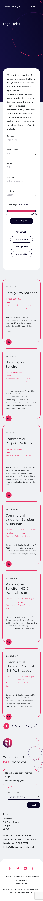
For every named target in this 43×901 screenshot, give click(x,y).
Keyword (10, 136)
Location (10, 177)
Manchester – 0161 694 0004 (19, 839)
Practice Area (12, 150)
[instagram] (25, 868)
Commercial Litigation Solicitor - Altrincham (21, 519)
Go (8, 342)
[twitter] (17, 868)
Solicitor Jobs (21, 239)
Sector (9, 163)
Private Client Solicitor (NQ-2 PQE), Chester (17, 588)
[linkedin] (10, 868)
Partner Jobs (21, 232)
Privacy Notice (21, 881)
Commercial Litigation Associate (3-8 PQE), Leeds (21, 666)
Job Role (10, 191)
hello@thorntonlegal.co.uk (19, 847)
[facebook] (33, 868)
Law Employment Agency (21, 892)
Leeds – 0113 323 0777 (15, 843)
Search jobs (21, 221)
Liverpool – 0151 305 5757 (18, 835)
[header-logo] (11, 6)
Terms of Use (21, 884)
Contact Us (21, 254)
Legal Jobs (7, 889)
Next (34, 805)
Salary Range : (12, 205)
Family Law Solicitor (21, 293)
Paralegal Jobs (21, 247)
